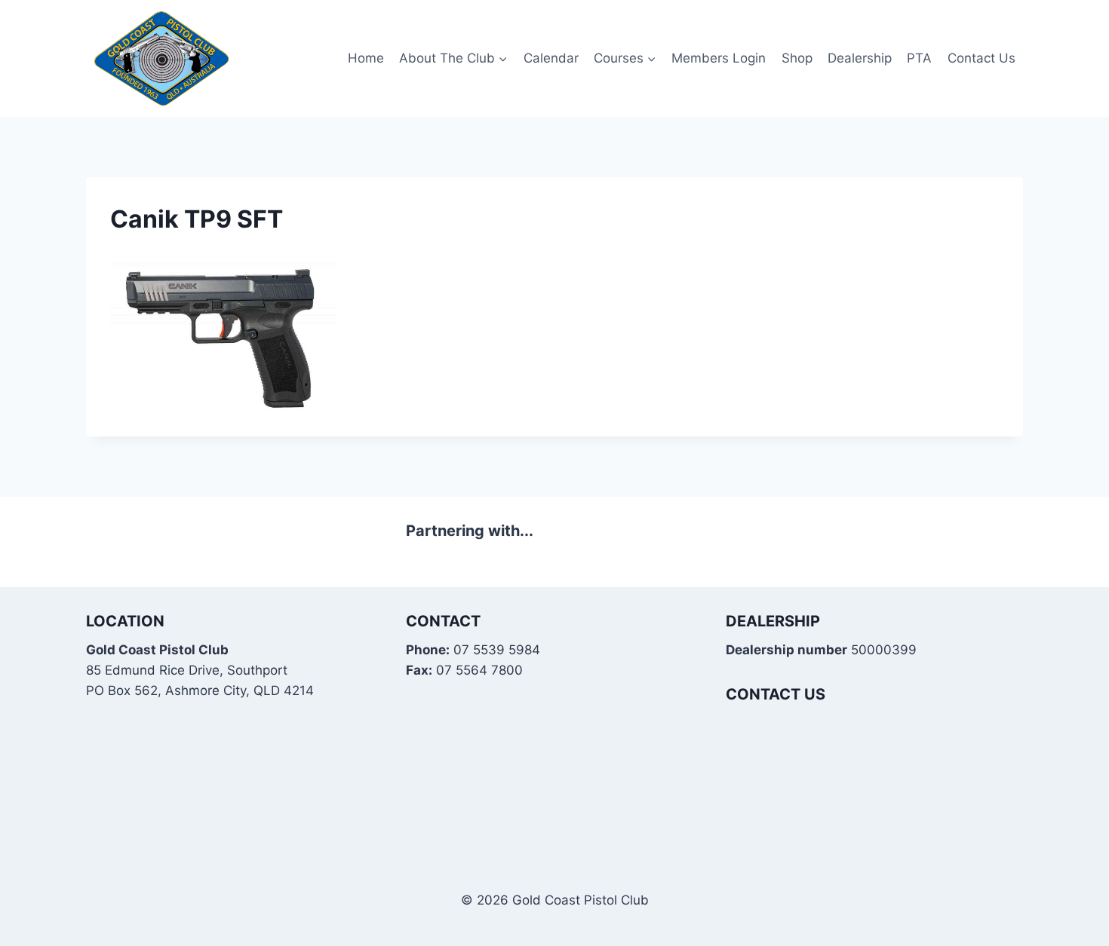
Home (366, 58)
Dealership (860, 58)
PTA (919, 58)
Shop (797, 58)
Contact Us (981, 58)
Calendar (551, 58)
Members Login (718, 58)
